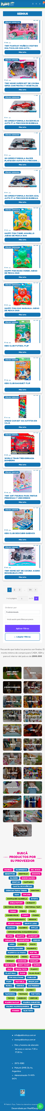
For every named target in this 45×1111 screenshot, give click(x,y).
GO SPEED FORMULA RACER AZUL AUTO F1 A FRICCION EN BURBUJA (21, 197)
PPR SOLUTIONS (16, 977)
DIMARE (26, 895)
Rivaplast (33, 982)
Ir (36, 598)
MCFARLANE (12, 957)
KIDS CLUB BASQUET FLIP (17, 383)
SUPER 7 (30, 990)
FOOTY (25, 915)
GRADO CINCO (14, 923)
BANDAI (8, 870)
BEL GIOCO (35, 870)
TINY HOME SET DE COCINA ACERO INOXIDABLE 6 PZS (22, 572)
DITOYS (34, 899)
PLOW (22, 973)
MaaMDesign (33, 1108)
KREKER (36, 940)
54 (30, 589)
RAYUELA (20, 982)
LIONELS (22, 944)
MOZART (34, 961)
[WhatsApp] (40, 1106)
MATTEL (33, 952)
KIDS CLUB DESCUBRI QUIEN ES (19, 533)
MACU (33, 944)
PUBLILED (31, 977)
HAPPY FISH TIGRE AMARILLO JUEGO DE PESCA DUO (19, 234)
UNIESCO (22, 998)
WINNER (15, 1011)
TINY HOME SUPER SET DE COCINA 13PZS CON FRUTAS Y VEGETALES (21, 84)
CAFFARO (28, 882)
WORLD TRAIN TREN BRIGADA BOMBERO (19, 459)
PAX (10, 969)
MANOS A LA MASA (17, 952)
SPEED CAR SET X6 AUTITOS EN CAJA (20, 422)
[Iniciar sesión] (39, 3)
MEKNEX (35, 957)
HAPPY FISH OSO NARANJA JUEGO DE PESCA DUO (21, 309)
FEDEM (13, 911)
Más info (22, 52)
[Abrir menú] (32, 4)
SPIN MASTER (17, 990)
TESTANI (23, 994)
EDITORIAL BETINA (13, 907)
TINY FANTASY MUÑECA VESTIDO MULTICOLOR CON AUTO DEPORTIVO (21, 47)
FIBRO (23, 911)
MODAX (10, 961)
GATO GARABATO (17, 919)
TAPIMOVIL (10, 994)
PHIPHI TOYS (21, 969)
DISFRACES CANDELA (17, 899)
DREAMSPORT (16, 903)
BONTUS (16, 882)
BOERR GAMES (28, 878)
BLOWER (14, 878)
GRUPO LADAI (31, 923)
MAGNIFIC (31, 948)
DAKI (17, 895)
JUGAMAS (9, 940)
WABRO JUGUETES (31, 1002)
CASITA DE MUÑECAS (22, 886)
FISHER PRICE (12, 915)
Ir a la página (12, 598)
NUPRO (37, 965)
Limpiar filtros (23, 636)
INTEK (10, 936)
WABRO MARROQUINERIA (17, 1006)
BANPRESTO (21, 870)
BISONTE (36, 874)
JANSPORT (33, 936)
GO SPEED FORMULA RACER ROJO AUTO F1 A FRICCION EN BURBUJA (21, 122)
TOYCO (11, 998)
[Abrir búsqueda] (36, 3)
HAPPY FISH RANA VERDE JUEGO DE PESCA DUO (20, 272)
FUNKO (36, 915)
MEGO (24, 957)
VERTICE (33, 998)
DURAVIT (31, 903)
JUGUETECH (23, 940)
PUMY (9, 982)
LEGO (12, 944)
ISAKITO (20, 936)
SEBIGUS (20, 986)
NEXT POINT (24, 965)
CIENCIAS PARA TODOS (16, 890)
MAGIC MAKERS (16, 948)
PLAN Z (34, 969)
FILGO (32, 911)
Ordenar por (11, 607)
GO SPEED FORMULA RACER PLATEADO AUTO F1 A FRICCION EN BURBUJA (22, 159)
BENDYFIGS (10, 874)
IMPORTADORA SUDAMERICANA (22, 932)
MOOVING (22, 961)
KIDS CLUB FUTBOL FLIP (16, 346)
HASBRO (23, 928)
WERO (36, 1006)
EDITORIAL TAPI (33, 907)
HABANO (11, 928)
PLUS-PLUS (34, 973)
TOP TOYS (35, 994)
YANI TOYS (28, 1011)
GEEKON (32, 919)
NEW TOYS (9, 965)
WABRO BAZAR (12, 1002)
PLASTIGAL (11, 973)
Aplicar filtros (22, 628)
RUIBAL (9, 986)
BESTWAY (23, 874)
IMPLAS (34, 928)
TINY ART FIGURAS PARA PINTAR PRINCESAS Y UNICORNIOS (20, 497)
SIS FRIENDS (33, 986)
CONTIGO (35, 890)
